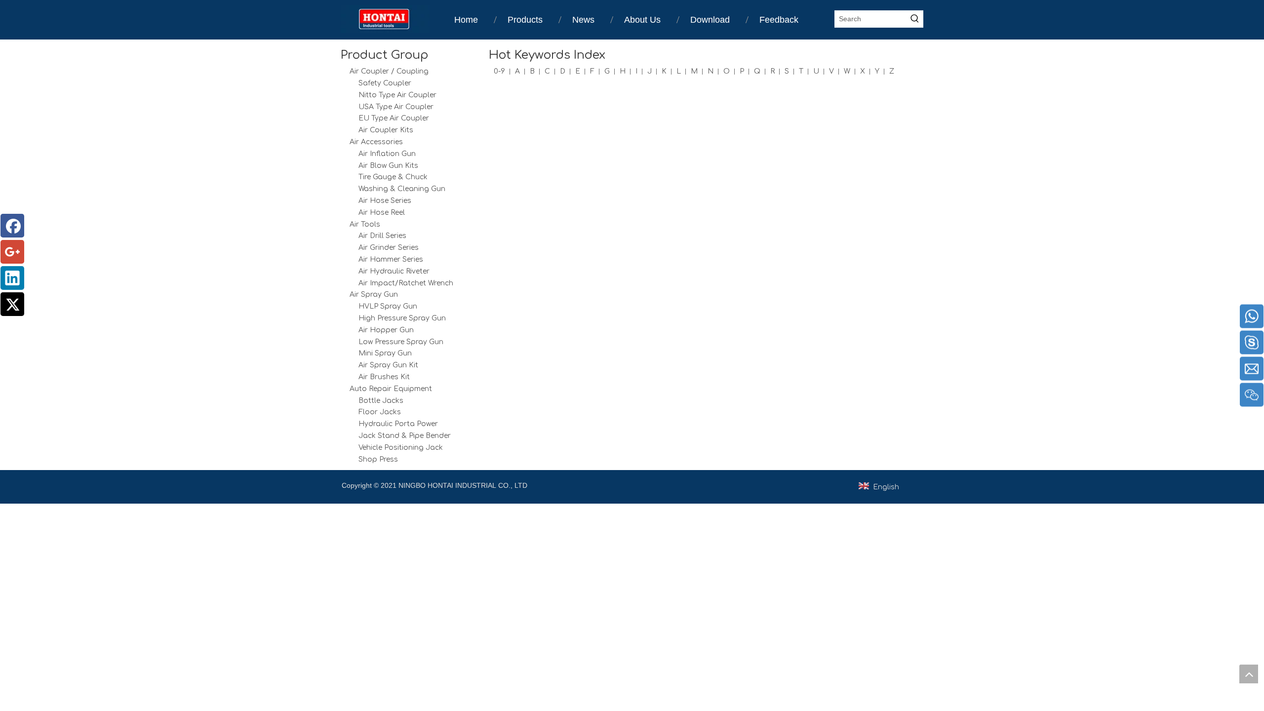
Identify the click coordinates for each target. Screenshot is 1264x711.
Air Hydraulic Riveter (394, 271)
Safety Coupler (384, 83)
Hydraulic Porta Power (398, 424)
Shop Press (378, 459)
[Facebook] (12, 225)
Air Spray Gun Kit (388, 365)
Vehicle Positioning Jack (400, 447)
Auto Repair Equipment (391, 389)
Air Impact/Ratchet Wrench (405, 283)
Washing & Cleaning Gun (401, 189)
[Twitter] (12, 304)
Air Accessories (376, 142)
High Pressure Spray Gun (402, 318)
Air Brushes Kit (384, 377)
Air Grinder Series (388, 247)
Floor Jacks (379, 412)
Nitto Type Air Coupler (397, 95)
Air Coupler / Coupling (389, 71)
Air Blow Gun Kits (388, 165)
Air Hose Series (384, 200)
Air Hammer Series (390, 259)
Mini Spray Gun (385, 353)
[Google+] (12, 252)
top (1248, 674)
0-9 (499, 71)
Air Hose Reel (381, 212)
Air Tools (365, 224)
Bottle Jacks (380, 400)
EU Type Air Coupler (393, 118)
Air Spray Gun (374, 294)
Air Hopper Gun (386, 330)
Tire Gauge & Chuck (393, 177)
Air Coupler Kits (385, 130)
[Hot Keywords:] (915, 19)
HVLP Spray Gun (387, 306)
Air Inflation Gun (387, 154)
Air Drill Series (382, 235)
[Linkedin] (12, 278)
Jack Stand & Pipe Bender (404, 435)
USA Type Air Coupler (396, 107)
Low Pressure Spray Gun (400, 342)
